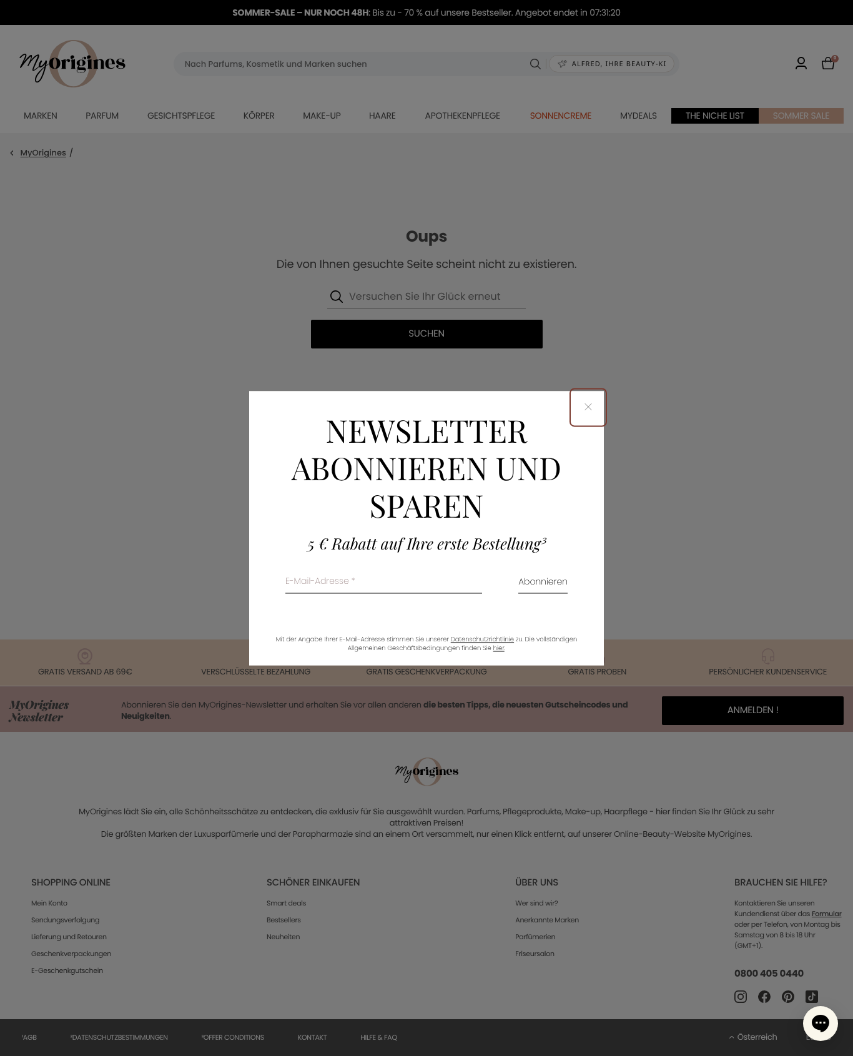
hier (499, 648)
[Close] (588, 407)
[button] (820, 1023)
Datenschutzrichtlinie (482, 639)
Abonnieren (543, 582)
